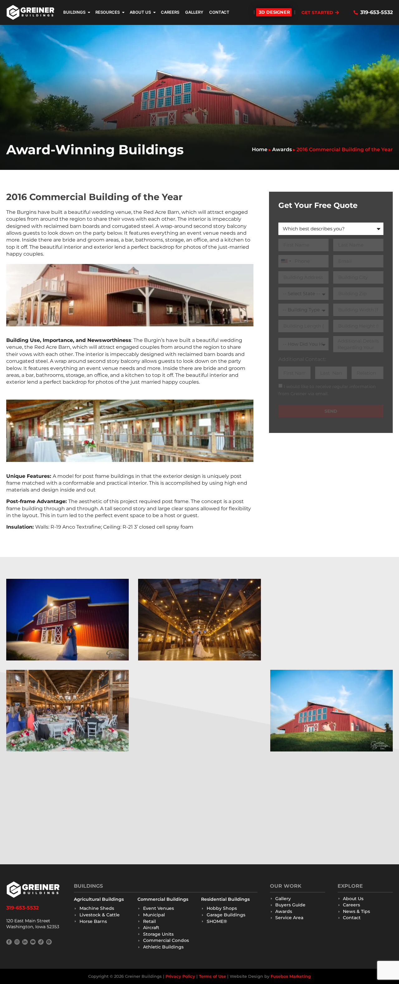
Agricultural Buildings (99, 899)
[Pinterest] (49, 942)
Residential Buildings (225, 899)
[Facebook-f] (9, 942)
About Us (140, 12)
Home (259, 149)
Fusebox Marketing (291, 976)
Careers (170, 12)
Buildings (74, 12)
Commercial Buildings (162, 899)
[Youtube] (33, 942)
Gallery (194, 12)
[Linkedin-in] (25, 942)
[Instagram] (17, 942)
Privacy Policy (180, 976)
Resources (107, 12)
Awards (282, 149)
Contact (219, 12)
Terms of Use (212, 976)
